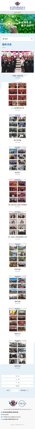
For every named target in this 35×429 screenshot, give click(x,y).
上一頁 (17, 379)
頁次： (9, 390)
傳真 (2, 414)
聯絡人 (2, 417)
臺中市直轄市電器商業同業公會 (17, 5)
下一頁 (17, 383)
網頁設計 (13, 424)
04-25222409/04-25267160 (10, 412)
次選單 (6, 39)
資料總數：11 (24, 390)
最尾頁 (17, 386)
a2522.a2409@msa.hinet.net (14, 417)
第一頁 (17, 376)
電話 (2, 412)
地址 (2, 419)
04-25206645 (5, 414)
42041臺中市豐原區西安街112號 (10, 419)
